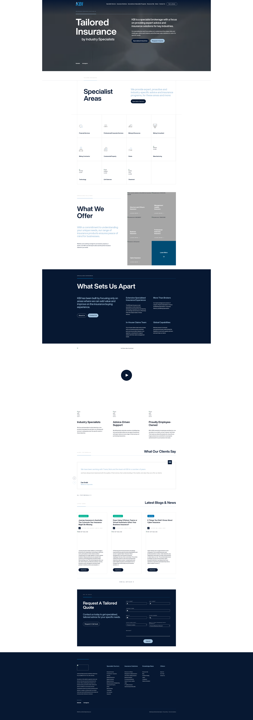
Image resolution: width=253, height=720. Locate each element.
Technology (109, 690)
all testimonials (83, 495)
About (156, 3)
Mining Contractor (110, 681)
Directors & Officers (129, 671)
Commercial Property (111, 684)
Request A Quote (158, 41)
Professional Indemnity (129, 679)
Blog (143, 673)
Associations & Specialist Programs (137, 3)
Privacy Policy (165, 711)
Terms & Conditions (172, 711)
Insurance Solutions (122, 3)
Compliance (144, 679)
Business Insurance (128, 677)
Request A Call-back (92, 624)
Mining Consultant (110, 679)
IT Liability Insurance (129, 684)
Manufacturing (110, 688)
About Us (82, 316)
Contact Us (162, 3)
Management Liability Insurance (131, 673)
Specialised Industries (141, 41)
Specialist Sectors (111, 3)
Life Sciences (109, 692)
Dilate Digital (159, 711)
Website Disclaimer (146, 681)
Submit (148, 641)
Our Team (162, 673)
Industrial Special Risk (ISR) (130, 686)
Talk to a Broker (171, 3)
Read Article (85, 570)
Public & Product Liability (130, 681)
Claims (143, 677)
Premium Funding (145, 675)
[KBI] (79, 4)
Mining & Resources (111, 677)
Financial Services (110, 671)
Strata (108, 686)
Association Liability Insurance (131, 675)
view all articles (125, 581)
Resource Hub (150, 3)
